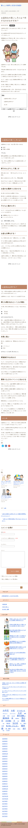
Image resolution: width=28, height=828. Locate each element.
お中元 (6, 710)
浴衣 (23, 720)
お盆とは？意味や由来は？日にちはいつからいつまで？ (6, 483)
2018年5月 (4, 791)
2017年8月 (4, 803)
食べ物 (8, 730)
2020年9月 (4, 776)
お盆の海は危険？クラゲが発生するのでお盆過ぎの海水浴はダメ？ (18, 483)
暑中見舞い (21, 716)
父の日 (15, 723)
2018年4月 (4, 793)
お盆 (5, 508)
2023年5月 (4, 746)
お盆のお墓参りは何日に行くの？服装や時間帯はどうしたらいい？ (6, 497)
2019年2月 (4, 781)
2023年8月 (4, 741)
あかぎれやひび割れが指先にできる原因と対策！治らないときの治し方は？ (18, 671)
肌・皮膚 (8, 728)
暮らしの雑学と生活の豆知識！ (11, 5)
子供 (8, 715)
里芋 (24, 728)
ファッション (12, 713)
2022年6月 (4, 761)
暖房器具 (6, 718)
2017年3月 (4, 816)
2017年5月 (4, 811)
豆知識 (14, 728)
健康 (25, 713)
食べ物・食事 (5, 609)
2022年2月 (4, 768)
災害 (3, 723)
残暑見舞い (17, 718)
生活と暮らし (5, 606)
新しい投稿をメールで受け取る (9, 579)
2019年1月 (4, 783)
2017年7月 (4, 806)
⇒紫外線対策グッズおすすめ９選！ (10, 596)
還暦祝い (18, 728)
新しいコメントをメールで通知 (9, 576)
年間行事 (12, 25)
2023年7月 (4, 743)
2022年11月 (5, 753)
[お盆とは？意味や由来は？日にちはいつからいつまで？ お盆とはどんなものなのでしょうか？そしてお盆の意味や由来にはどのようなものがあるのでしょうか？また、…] (6, 478)
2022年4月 (4, 766)
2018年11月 (5, 788)
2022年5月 (4, 763)
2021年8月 (4, 773)
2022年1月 (4, 771)
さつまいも (21, 710)
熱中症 (8, 723)
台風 (4, 715)
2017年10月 (5, 798)
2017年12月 (5, 796)
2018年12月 (5, 786)
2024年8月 (4, 738)
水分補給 (8, 721)
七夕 (20, 713)
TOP (11, 11)
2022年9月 (4, 756)
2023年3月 (4, 748)
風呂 (3, 730)
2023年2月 (4, 751)
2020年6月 (4, 778)
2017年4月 (4, 813)
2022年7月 (4, 758)
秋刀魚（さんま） (12, 726)
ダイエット (5, 713)
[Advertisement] (14, 126)
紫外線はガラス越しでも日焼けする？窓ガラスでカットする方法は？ (18, 637)
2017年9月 (4, 801)
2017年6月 (4, 808)
